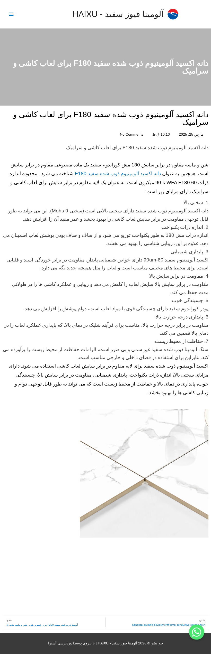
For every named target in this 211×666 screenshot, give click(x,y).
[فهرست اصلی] (11, 14)
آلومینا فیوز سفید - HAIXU (118, 14)
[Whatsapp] (197, 632)
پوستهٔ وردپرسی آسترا (65, 643)
